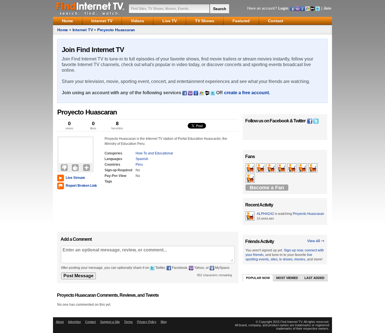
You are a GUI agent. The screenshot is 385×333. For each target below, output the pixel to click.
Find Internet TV (90, 8)
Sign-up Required (118, 170)
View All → (315, 241)
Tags (108, 181)
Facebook (279, 120)
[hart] (303, 168)
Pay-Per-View (115, 176)
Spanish (142, 159)
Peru (139, 164)
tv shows (286, 259)
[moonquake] (292, 168)
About (60, 321)
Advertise (74, 321)
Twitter (299, 120)
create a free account (246, 92)
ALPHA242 (265, 214)
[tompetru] (251, 179)
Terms (128, 321)
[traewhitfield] (271, 168)
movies (299, 259)
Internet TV (82, 30)
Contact (90, 321)
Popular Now (258, 278)
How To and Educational (154, 153)
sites (274, 259)
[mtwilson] (313, 168)
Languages (113, 159)
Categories (113, 153)
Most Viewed (287, 278)
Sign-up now (293, 250)
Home (62, 30)
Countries (112, 164)
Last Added (314, 278)
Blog (164, 321)
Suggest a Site (110, 321)
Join (327, 8)
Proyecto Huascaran (116, 30)
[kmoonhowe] (251, 168)
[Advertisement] (74, 209)
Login (283, 8)
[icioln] (261, 168)
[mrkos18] (282, 168)
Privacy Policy (146, 321)
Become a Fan (267, 187)
